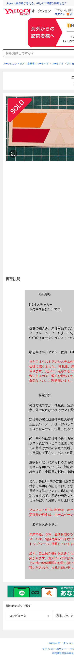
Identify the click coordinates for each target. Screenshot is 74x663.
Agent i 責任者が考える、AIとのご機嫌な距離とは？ (37, 3)
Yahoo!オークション (61, 643)
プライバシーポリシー (54, 649)
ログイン (60, 14)
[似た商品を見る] (13, 154)
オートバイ (58, 63)
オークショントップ (13, 63)
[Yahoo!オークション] (28, 9)
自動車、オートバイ (38, 63)
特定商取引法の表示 (63, 653)
